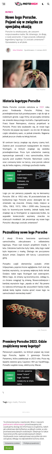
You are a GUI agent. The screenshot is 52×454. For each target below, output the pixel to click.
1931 (41, 107)
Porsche (22, 402)
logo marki (12, 402)
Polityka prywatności (31, 443)
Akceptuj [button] (9, 448)
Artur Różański (18, 50)
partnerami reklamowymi (14, 424)
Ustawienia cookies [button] (12, 443)
